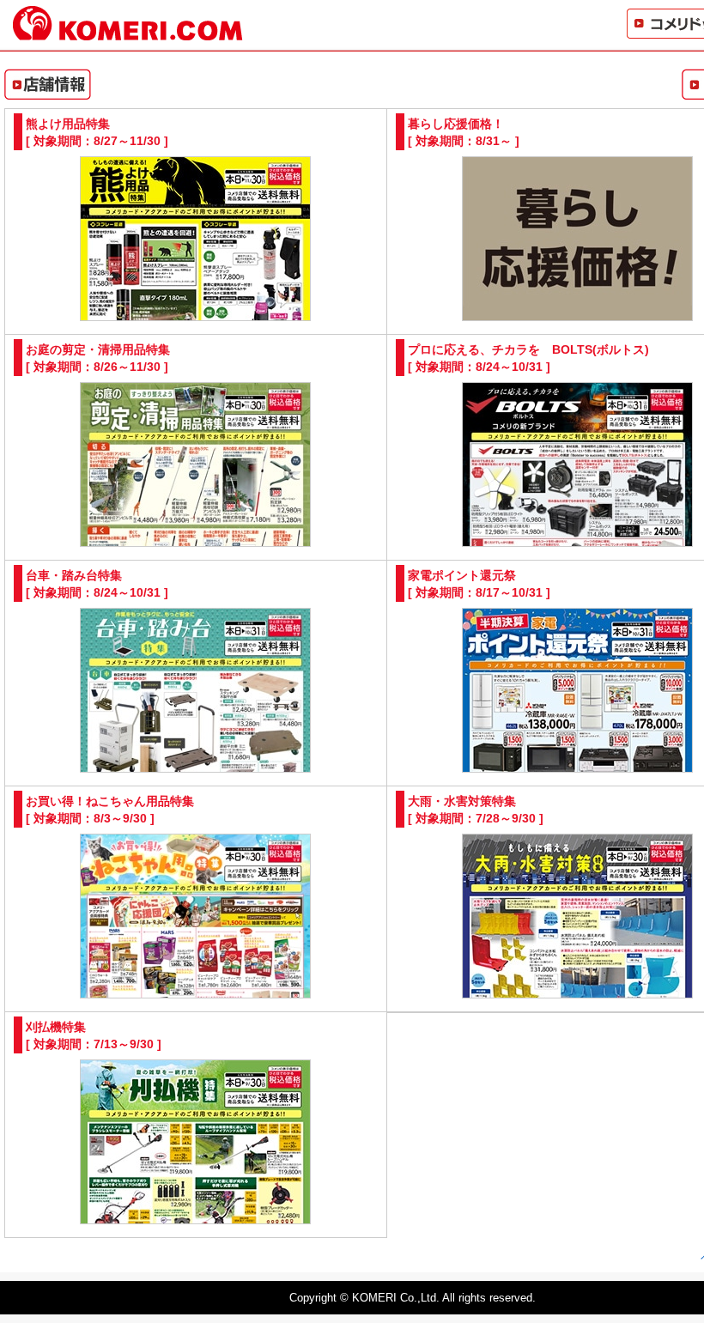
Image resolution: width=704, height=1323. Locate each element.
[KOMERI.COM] (128, 33)
